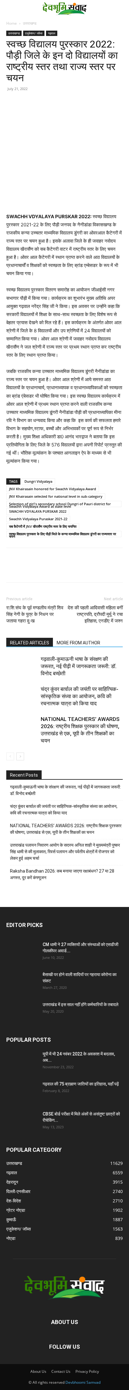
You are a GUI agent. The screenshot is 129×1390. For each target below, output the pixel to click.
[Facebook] (27, 111)
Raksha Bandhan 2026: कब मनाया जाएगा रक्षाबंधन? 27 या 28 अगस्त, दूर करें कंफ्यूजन (62, 874)
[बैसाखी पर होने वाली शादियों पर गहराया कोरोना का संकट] (22, 982)
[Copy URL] (12, 111)
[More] (70, 111)
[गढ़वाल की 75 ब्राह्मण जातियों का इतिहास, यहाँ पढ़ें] (22, 1092)
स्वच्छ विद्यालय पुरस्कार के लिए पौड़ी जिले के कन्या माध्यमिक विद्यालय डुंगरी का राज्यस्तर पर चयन (62, 534)
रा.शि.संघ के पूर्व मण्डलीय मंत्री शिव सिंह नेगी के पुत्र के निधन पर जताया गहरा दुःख (34, 614)
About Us (38, 1371)
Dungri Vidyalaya (38, 481)
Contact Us (60, 1371)
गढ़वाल (51, 33)
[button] (10, 8)
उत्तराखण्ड (29, 23)
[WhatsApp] (55, 111)
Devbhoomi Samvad (83, 1382)
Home (11, 23)
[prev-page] (10, 756)
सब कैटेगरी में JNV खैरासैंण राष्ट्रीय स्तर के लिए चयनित (42, 526)
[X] (41, 111)
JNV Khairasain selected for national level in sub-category (55, 496)
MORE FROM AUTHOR (78, 642)
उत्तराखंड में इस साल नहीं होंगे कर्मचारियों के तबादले (80, 1004)
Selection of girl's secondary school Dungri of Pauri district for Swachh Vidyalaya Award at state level (60, 504)
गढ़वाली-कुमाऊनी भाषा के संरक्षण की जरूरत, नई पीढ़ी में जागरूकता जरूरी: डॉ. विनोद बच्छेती (78, 666)
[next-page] (20, 756)
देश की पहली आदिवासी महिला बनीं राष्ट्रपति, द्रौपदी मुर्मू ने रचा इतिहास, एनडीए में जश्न (95, 614)
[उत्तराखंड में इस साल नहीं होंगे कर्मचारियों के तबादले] (22, 1012)
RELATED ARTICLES (29, 642)
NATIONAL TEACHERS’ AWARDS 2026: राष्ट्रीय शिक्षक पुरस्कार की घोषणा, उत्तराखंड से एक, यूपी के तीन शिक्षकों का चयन (65, 829)
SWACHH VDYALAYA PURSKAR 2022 (37, 511)
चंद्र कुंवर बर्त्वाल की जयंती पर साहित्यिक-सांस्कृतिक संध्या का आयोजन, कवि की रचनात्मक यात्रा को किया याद (79, 696)
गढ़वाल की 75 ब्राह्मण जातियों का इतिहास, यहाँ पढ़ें (81, 1083)
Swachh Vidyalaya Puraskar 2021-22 (38, 518)
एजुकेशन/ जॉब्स (34, 33)
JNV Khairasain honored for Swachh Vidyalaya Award (52, 488)
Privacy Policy (87, 1371)
